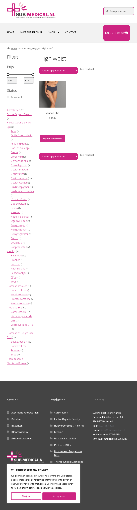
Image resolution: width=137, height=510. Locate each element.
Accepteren (59, 496)
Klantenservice (20, 432)
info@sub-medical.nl (113, 430)
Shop (51, 32)
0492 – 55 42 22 (105, 425)
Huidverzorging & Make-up (69, 425)
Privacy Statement (22, 438)
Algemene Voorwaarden (25, 412)
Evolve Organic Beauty (67, 419)
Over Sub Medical (31, 32)
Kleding (58, 432)
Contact (71, 32)
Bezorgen (17, 425)
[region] (43, 483)
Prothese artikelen (65, 438)
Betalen (16, 419)
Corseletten (61, 412)
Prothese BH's (62, 445)
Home (10, 32)
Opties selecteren (52, 138)
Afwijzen (26, 496)
